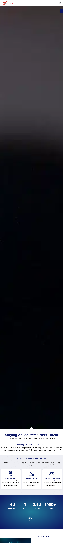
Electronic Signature (31, 478)
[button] (61, 11)
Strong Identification (11, 478)
